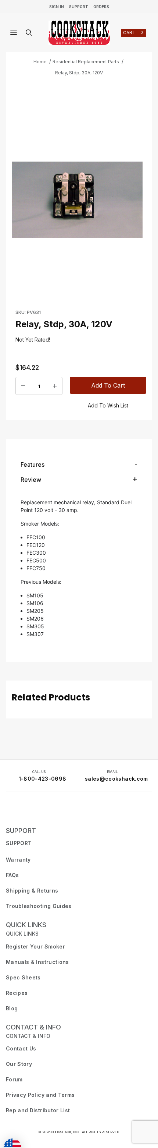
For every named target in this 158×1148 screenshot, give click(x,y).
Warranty (18, 859)
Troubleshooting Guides (39, 906)
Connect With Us (28, 810)
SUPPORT (21, 830)
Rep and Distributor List (38, 1110)
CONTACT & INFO (33, 1027)
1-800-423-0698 (43, 779)
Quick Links (26, 925)
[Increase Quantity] (54, 386)
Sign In (56, 6)
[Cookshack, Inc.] (79, 33)
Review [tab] (31, 479)
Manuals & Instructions (37, 962)
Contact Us (21, 1048)
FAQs (12, 875)
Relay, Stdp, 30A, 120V (79, 72)
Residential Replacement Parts (86, 61)
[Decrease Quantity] (23, 386)
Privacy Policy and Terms (40, 1095)
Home (40, 61)
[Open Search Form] (29, 33)
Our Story (19, 1064)
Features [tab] (32, 464)
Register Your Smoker (35, 946)
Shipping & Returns (32, 890)
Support (78, 6)
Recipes (17, 993)
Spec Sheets (23, 977)
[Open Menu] (13, 33)
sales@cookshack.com (116, 779)
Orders (101, 6)
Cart (133, 32)
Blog (12, 1008)
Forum (14, 1079)
